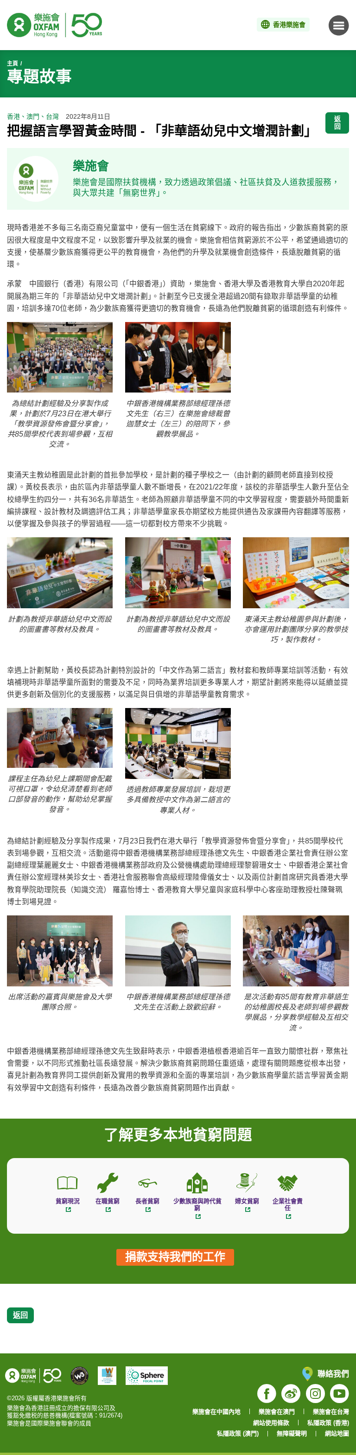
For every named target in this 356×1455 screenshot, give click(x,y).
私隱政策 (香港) (328, 1422)
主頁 (12, 63)
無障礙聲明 (292, 1433)
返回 (337, 123)
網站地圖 (337, 1433)
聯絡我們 (333, 1373)
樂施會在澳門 (277, 1411)
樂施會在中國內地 (216, 1411)
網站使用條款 (271, 1422)
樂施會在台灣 (331, 1411)
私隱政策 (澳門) (238, 1433)
